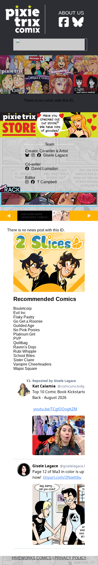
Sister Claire (23, 360)
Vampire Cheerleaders (32, 364)
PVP (17, 338)
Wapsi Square (25, 368)
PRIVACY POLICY (70, 558)
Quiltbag (20, 343)
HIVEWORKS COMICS (32, 558)
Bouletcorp (22, 308)
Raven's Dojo (24, 347)
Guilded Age (23, 326)
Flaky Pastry (23, 317)
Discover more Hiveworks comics (34, 216)
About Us (71, 12)
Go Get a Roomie (28, 321)
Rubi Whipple (24, 351)
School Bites (24, 356)
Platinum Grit (24, 334)
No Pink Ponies (26, 330)
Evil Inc (19, 313)
